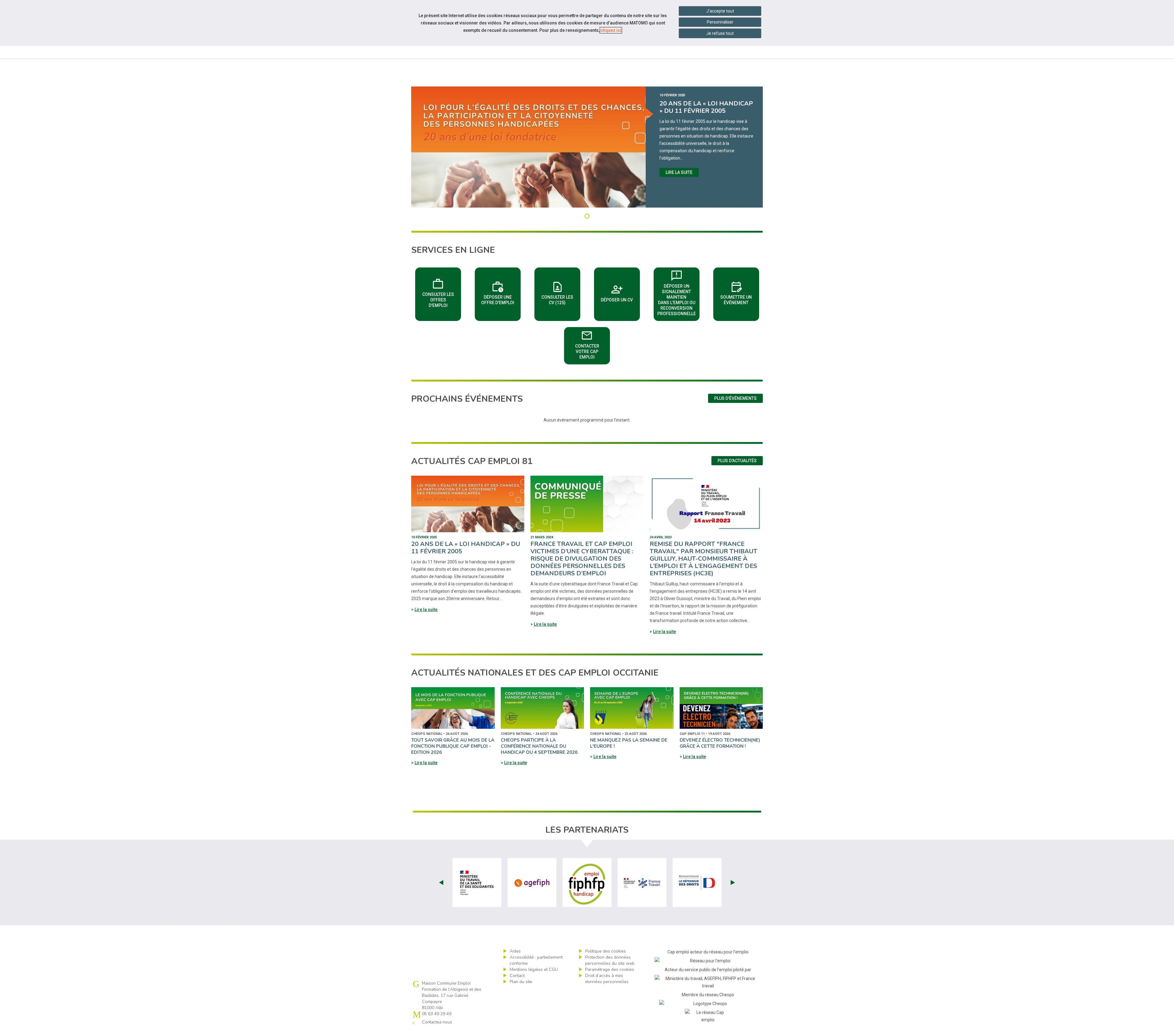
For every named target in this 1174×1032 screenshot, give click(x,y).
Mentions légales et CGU (534, 969)
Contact (517, 976)
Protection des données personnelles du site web (609, 960)
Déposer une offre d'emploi (501, 292)
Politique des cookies (605, 951)
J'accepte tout (720, 11)
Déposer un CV (620, 292)
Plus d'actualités (737, 460)
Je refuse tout (720, 33)
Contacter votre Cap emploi (592, 343)
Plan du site (521, 982)
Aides (515, 951)
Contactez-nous (437, 1022)
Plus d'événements (735, 398)
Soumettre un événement (739, 292)
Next (733, 882)
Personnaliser (720, 22)
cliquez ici (610, 30)
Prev (441, 882)
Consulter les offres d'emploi (441, 292)
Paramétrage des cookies (609, 969)
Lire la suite (679, 172)
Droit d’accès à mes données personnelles (607, 979)
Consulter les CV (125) (560, 292)
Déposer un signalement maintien (678, 292)
